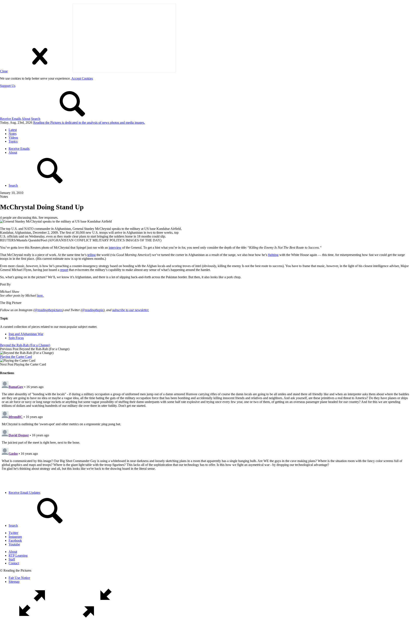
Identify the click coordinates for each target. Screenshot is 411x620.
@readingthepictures (48, 310)
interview (115, 247)
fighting (273, 255)
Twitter (13, 533)
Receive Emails (10, 118)
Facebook (15, 540)
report (64, 270)
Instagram (15, 536)
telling (91, 255)
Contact (14, 563)
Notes (12, 133)
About (26, 118)
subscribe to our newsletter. (130, 310)
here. (40, 295)
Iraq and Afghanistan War (26, 334)
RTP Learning (18, 555)
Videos (13, 137)
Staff (12, 559)
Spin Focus (16, 338)
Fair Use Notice (19, 578)
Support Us (7, 86)
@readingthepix (92, 310)
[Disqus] (205, 432)
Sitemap (14, 581)
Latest (13, 130)
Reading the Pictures (89, 122)
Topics (13, 141)
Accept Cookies (82, 78)
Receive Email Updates (24, 492)
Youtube (14, 544)
